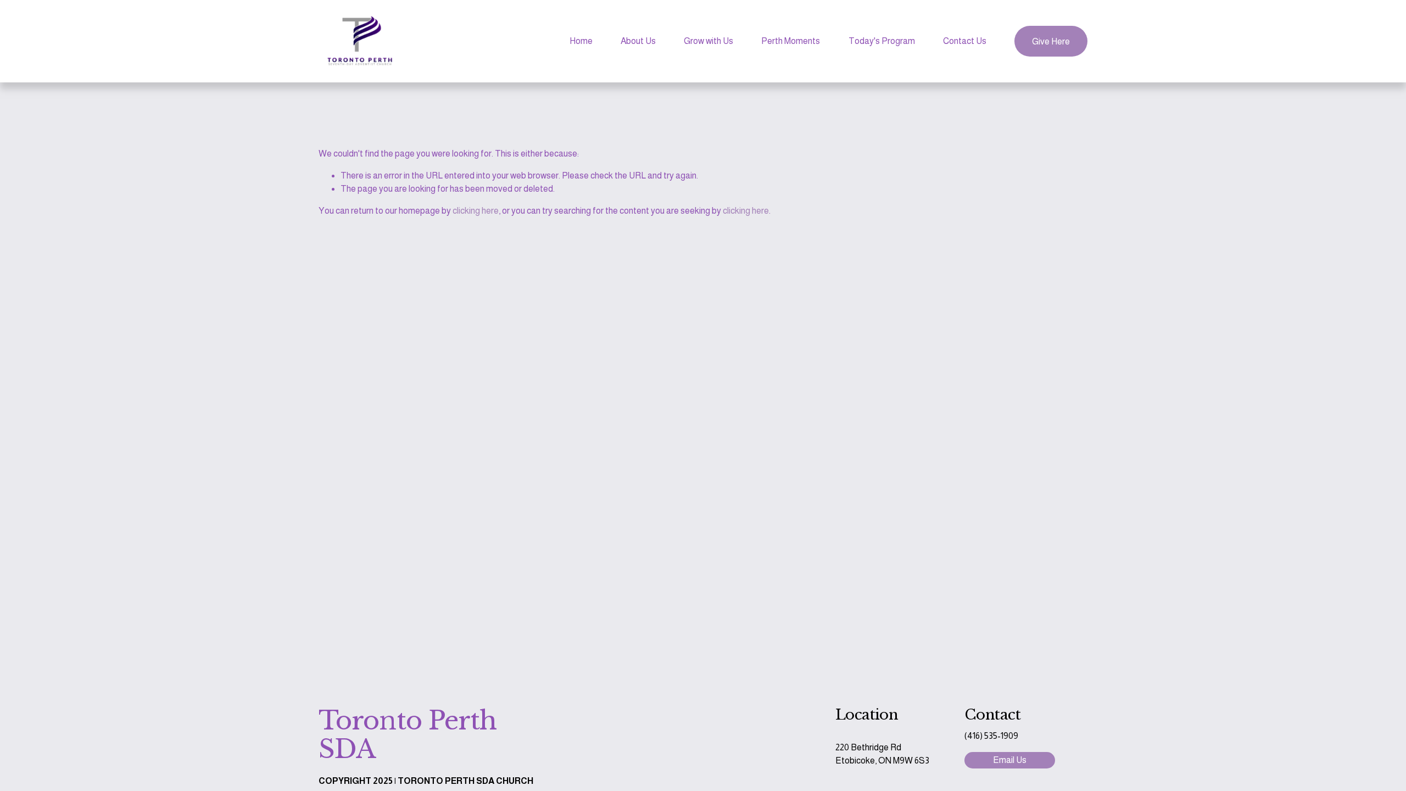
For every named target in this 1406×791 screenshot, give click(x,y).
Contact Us (964, 41)
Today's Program (882, 41)
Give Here (1051, 41)
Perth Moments (790, 41)
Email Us (1009, 760)
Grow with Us (708, 41)
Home (581, 41)
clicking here (476, 210)
